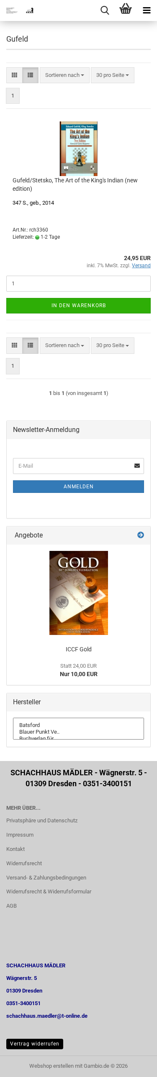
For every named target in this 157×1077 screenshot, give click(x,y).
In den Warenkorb (78, 305)
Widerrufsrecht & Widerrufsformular (48, 891)
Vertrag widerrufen (34, 1044)
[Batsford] (78, 725)
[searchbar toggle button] (104, 10)
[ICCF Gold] (78, 593)
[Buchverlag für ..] (78, 738)
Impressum (19, 835)
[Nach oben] (134, 1064)
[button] (14, 75)
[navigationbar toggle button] (146, 10)
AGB (11, 906)
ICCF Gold (79, 649)
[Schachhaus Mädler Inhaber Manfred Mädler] (16, 10)
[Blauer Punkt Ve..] (78, 732)
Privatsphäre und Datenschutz (41, 820)
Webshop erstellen (51, 1066)
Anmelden (79, 487)
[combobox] (65, 75)
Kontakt (15, 849)
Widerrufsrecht (24, 863)
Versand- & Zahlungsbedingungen (46, 877)
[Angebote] (140, 535)
